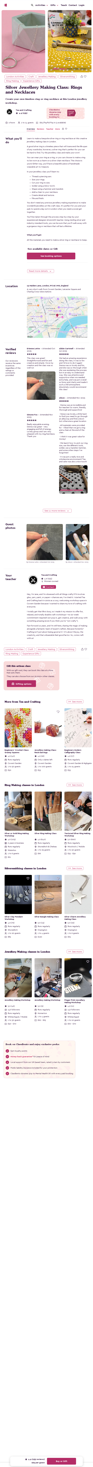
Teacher (49, 129)
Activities (40, 5)
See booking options (51, 256)
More (57, 129)
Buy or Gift (61, 1461)
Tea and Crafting (23, 110)
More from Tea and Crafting (22, 701)
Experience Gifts (31, 81)
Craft (31, 77)
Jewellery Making (47, 77)
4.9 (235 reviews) (36, 1459)
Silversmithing (67, 77)
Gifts (53, 5)
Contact (73, 5)
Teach (64, 5)
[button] (51, 41)
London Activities (15, 77)
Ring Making (12, 81)
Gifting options (21, 683)
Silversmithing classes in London (25, 868)
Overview (31, 129)
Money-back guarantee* (22, 1057)
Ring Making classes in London (24, 785)
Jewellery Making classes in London (27, 951)
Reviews (40, 129)
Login (81, 5)
